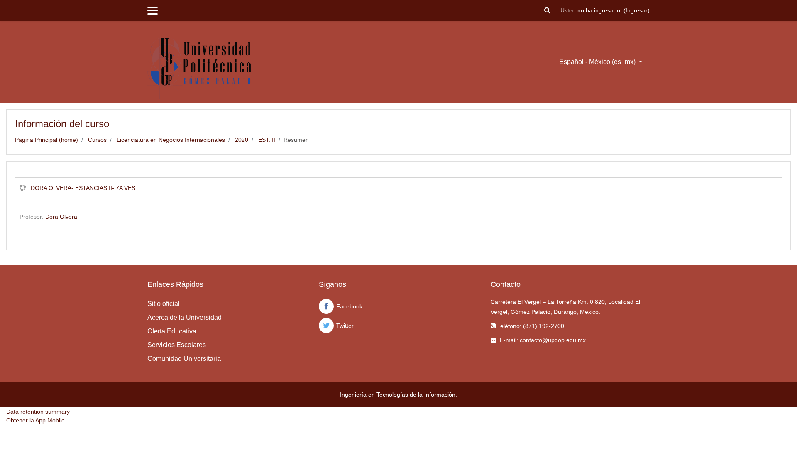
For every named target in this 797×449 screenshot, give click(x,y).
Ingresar (637, 10)
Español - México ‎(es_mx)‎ (598, 61)
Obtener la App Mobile (35, 420)
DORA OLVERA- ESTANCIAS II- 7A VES (83, 188)
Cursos (97, 139)
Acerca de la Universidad (184, 317)
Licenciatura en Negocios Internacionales (171, 139)
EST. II (266, 139)
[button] (547, 10)
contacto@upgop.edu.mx (553, 340)
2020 (241, 139)
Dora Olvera (61, 216)
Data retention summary (38, 411)
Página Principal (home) (46, 139)
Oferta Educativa (171, 331)
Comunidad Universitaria (184, 358)
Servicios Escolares (176, 344)
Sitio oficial (163, 303)
